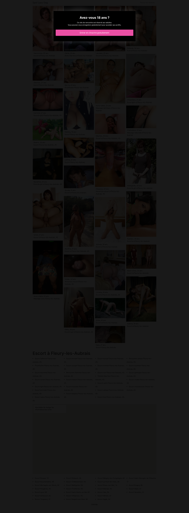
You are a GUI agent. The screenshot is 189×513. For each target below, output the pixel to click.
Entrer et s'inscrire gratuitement (94, 33)
